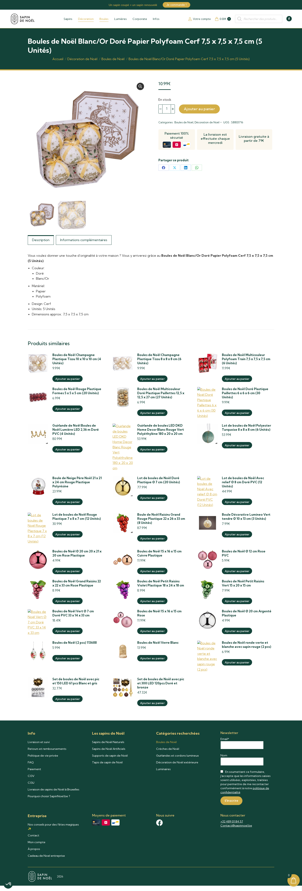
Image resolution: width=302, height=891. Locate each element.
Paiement (34, 769)
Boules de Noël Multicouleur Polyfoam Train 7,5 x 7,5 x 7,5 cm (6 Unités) (246, 359)
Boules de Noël (183, 122)
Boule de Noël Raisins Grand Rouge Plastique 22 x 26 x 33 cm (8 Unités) (161, 519)
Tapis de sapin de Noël (107, 762)
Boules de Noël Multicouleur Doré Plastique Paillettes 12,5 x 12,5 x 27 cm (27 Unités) (160, 393)
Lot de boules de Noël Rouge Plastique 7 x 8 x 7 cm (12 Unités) (76, 517)
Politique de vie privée (43, 755)
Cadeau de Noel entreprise (46, 856)
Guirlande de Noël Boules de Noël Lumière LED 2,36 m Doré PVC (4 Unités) (75, 430)
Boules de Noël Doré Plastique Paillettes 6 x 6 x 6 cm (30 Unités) (245, 393)
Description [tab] (41, 240)
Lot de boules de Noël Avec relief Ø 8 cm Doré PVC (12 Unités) (243, 482)
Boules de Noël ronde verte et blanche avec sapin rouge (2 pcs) (246, 645)
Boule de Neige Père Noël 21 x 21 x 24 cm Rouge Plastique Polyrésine (77, 482)
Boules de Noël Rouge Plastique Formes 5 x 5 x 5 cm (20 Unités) (76, 391)
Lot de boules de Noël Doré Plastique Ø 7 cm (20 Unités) (158, 480)
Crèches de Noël (167, 749)
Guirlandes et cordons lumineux (177, 755)
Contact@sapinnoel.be (236, 825)
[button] (140, 86)
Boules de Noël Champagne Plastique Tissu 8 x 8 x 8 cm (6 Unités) (159, 359)
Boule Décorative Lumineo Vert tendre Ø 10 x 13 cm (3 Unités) (246, 517)
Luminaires (163, 769)
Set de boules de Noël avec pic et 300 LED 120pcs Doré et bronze (160, 683)
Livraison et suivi (39, 742)
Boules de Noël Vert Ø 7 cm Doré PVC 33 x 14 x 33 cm (73, 613)
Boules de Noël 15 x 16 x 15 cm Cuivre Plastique (159, 553)
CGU (31, 782)
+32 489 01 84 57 (231, 821)
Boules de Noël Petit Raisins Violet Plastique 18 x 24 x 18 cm (160, 583)
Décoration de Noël (207, 122)
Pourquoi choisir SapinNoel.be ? (49, 796)
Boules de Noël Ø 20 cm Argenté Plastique (246, 613)
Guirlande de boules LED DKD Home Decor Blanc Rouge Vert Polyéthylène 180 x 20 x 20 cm (160, 430)
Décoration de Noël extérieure (177, 762)
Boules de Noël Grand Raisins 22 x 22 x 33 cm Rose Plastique (76, 583)
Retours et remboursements (47, 749)
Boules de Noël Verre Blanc (158, 643)
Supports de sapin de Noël (110, 755)
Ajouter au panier (199, 109)
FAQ (31, 762)
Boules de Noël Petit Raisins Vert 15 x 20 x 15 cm (243, 583)
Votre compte (202, 19)
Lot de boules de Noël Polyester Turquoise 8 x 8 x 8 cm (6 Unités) (246, 428)
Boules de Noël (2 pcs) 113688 (74, 643)
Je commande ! (176, 4)
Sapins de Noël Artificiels (108, 749)
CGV (31, 776)
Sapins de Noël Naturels (108, 742)
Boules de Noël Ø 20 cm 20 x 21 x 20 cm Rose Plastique (76, 553)
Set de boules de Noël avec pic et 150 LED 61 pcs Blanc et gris (75, 681)
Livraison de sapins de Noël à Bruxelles (53, 789)
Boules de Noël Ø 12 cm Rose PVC (243, 553)
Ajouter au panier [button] (67, 379)
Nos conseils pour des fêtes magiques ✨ (53, 826)
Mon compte (36, 842)
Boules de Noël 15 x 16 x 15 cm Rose (159, 613)
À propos (34, 849)
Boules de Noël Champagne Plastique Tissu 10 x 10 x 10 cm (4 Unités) (76, 359)
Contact (33, 835)
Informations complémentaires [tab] (83, 240)
